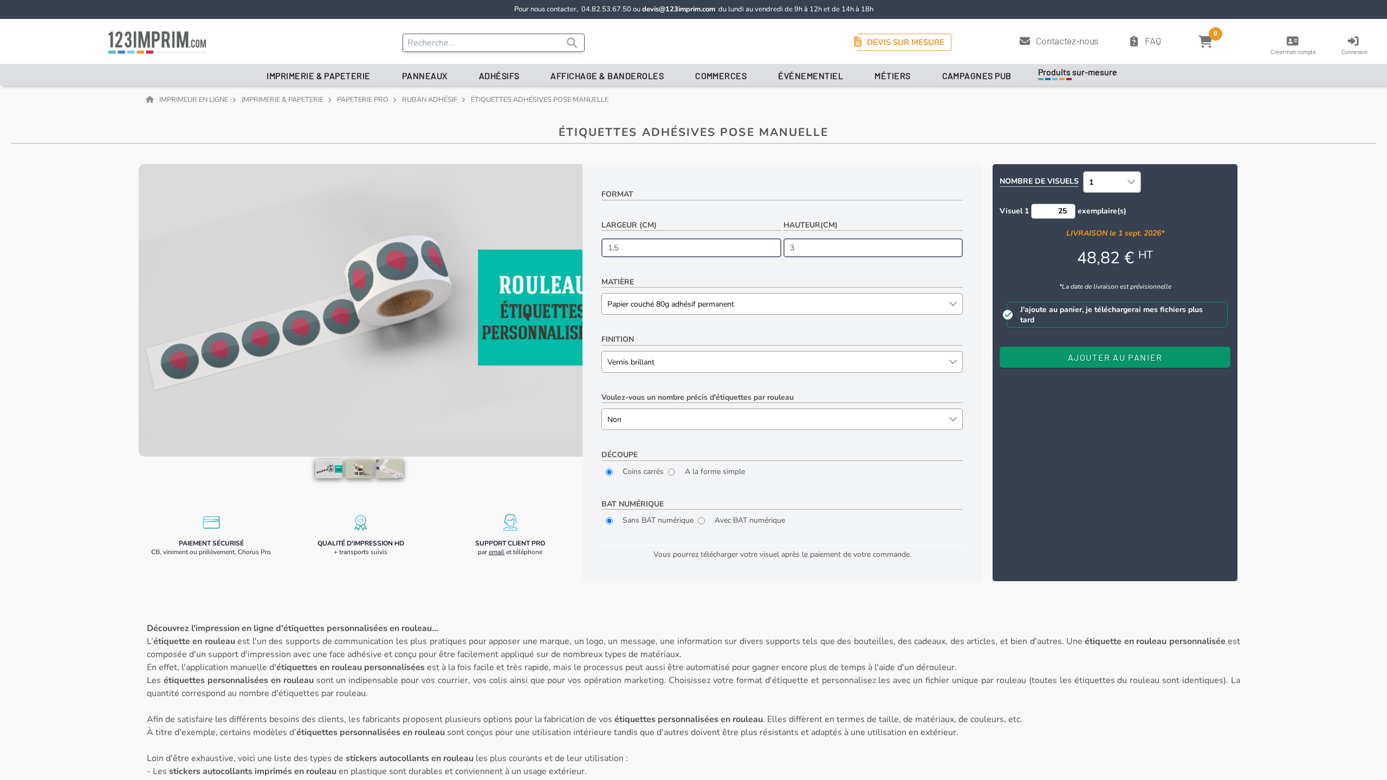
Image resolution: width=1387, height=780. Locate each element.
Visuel (1014, 211)
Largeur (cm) (629, 225)
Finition (617, 339)
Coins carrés (642, 471)
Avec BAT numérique (748, 520)
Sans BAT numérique (657, 520)
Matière (617, 282)
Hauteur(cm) (810, 225)
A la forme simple (714, 471)
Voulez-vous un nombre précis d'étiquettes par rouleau (697, 397)
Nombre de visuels (1039, 181)
